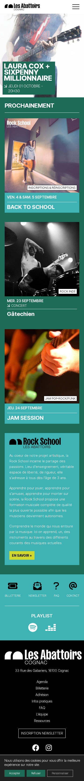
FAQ (56, 595)
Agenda (42, 682)
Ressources (42, 721)
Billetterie (13, 595)
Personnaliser (60, 773)
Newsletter (37, 595)
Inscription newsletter (42, 733)
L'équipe (42, 714)
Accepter (14, 773)
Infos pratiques (42, 701)
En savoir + (22, 555)
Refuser (36, 773)
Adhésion (42, 695)
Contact (73, 595)
